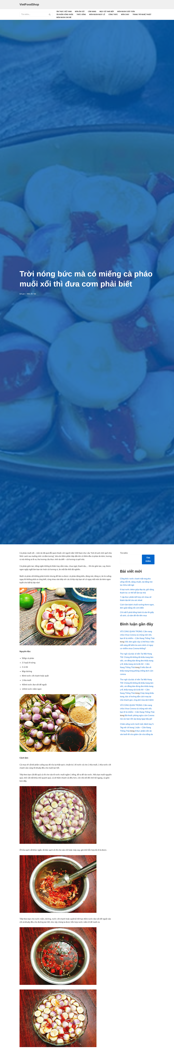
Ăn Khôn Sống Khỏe (64, 14)
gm (23, 294)
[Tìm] (49, 14)
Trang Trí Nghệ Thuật (142, 14)
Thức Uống (81, 14)
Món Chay (125, 14)
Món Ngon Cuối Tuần (126, 11)
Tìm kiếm (124, 553)
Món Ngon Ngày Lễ (97, 14)
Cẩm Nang (92, 11)
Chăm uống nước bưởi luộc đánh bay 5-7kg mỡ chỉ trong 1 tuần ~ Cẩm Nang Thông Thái (137, 727)
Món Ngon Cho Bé (63, 17)
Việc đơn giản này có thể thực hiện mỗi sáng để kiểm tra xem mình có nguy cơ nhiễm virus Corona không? (137, 645)
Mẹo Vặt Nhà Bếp (107, 11)
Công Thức (113, 14)
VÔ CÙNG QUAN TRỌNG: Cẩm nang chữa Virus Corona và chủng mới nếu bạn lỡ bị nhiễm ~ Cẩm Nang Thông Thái (137, 634)
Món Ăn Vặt (80, 11)
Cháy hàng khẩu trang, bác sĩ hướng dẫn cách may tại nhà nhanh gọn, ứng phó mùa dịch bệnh (137, 696)
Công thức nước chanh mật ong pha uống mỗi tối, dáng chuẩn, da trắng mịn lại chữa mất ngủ (136, 582)
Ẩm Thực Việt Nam (64, 11)
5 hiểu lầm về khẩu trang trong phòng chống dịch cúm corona (136, 670)
